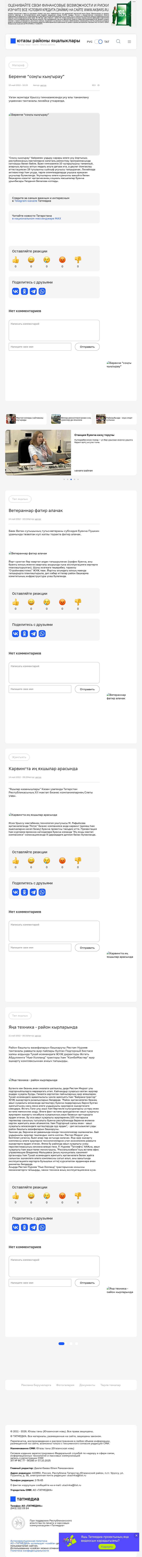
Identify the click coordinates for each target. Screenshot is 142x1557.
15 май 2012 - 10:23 (18, 85)
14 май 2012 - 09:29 (18, 777)
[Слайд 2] (67, 479)
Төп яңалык (20, 499)
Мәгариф (18, 65)
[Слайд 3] (71, 479)
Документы (87, 1385)
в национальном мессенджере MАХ (36, 218)
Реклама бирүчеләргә (36, 1385)
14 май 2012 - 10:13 (18, 519)
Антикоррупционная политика (28, 1540)
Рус (89, 41)
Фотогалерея (65, 1385)
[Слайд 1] (64, 479)
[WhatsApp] (42, 291)
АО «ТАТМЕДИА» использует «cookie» (33, 1543)
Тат (106, 41)
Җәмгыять (19, 757)
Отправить (87, 346)
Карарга (107, 1546)
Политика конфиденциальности (29, 1550)
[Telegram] (33, 291)
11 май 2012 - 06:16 (18, 1036)
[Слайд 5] (78, 479)
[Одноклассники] (24, 291)
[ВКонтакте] (15, 291)
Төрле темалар (110, 1385)
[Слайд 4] (74, 479)
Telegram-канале (26, 200)
